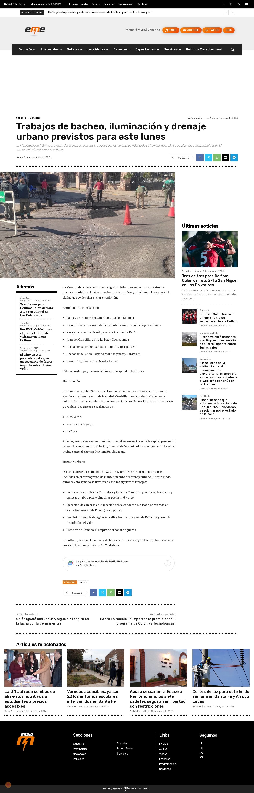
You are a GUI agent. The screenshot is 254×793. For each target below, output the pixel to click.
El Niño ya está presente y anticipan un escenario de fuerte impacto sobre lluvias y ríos (36, 361)
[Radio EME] (35, 30)
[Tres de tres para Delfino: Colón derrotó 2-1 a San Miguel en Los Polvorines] (210, 249)
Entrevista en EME (29, 348)
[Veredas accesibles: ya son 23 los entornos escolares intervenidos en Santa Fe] (95, 668)
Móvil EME (205, 396)
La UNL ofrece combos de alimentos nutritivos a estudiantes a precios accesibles (29, 699)
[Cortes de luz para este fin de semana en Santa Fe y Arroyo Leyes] (221, 668)
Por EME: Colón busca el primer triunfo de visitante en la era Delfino (36, 334)
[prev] (226, 12)
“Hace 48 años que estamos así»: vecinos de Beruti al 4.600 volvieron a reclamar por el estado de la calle (218, 407)
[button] (232, 49)
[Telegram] (234, 157)
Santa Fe (21, 118)
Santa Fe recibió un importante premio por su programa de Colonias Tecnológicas (137, 621)
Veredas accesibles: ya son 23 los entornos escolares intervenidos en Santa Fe (93, 696)
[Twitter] (239, 4)
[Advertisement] (127, 88)
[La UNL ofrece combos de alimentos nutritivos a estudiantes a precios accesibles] (33, 668)
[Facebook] (223, 4)
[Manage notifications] (8, 785)
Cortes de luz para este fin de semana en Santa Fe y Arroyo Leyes (220, 696)
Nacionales (205, 359)
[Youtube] (246, 4)
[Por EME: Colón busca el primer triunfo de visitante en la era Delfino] (189, 316)
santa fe (83, 582)
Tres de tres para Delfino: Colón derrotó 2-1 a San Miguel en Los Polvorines (36, 309)
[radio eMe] (41, 741)
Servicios (35, 118)
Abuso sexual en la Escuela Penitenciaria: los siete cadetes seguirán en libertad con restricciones (158, 699)
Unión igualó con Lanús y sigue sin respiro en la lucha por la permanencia (52, 621)
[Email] (225, 157)
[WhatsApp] (217, 157)
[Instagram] (231, 4)
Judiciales (135, 711)
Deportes (24, 298)
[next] (232, 12)
